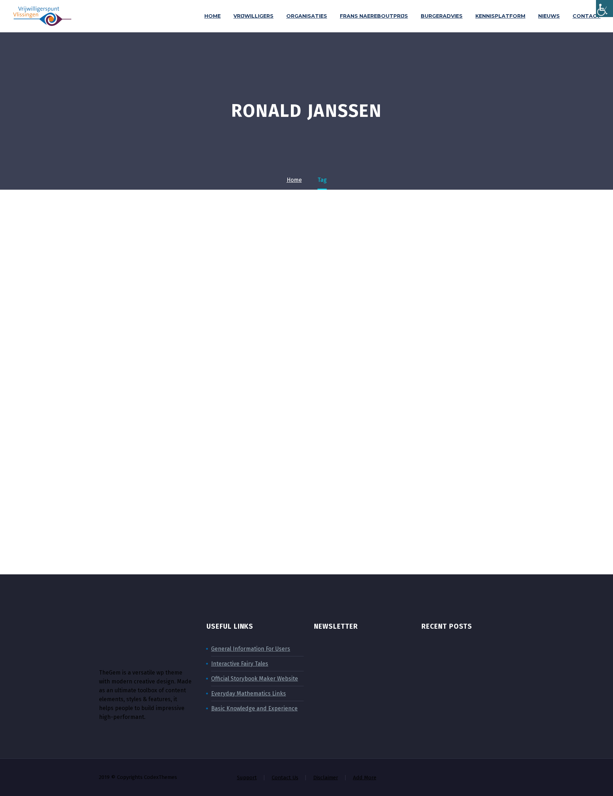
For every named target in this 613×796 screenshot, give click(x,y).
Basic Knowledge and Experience (254, 708)
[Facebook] (456, 778)
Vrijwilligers (253, 16)
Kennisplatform (500, 16)
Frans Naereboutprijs (374, 16)
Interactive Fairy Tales (239, 663)
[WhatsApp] (512, 778)
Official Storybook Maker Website (254, 678)
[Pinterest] (493, 778)
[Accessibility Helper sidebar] (604, 8)
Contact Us (285, 777)
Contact (587, 16)
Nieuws (549, 16)
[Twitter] (475, 778)
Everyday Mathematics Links (248, 693)
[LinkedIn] (466, 778)
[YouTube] (503, 778)
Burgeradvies (442, 16)
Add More (364, 777)
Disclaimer (325, 777)
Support (247, 777)
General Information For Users (250, 648)
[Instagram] (484, 778)
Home (212, 16)
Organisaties (306, 16)
